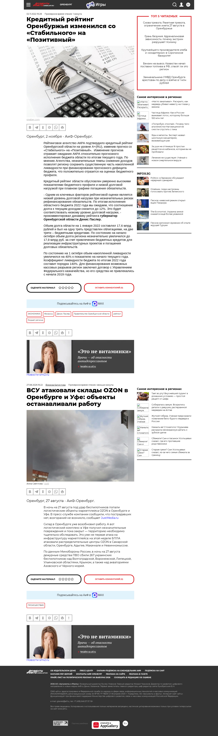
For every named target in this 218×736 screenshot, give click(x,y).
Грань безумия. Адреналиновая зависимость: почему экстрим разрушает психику (164, 39)
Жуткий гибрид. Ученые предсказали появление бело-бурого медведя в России (171, 419)
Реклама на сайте (115, 674)
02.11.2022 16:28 (34, 14)
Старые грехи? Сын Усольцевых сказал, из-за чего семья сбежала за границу (171, 452)
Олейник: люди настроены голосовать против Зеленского (167, 190)
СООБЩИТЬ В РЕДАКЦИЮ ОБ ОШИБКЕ (132, 677)
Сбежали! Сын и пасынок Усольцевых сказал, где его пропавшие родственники (171, 441)
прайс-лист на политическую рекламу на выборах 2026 (80, 677)
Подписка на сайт (154, 671)
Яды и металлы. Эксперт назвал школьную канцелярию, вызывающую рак (168, 138)
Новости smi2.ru (38, 374)
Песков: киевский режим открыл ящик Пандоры (168, 201)
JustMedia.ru (110, 518)
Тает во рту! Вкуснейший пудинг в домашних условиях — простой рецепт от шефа (170, 396)
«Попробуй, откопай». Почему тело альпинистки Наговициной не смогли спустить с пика (170, 127)
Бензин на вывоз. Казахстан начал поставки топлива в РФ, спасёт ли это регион (164, 66)
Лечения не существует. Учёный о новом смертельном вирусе (169, 159)
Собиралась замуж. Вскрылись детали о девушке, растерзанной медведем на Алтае (169, 407)
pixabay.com (33, 119)
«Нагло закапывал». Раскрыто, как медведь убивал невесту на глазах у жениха (171, 104)
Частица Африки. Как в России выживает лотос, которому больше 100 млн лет (170, 115)
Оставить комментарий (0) (109, 288)
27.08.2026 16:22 (35, 385)
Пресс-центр (86, 671)
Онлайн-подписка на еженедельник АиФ (119, 671)
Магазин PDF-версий (61, 674)
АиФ (46, 483)
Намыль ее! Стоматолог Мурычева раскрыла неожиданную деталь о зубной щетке (170, 430)
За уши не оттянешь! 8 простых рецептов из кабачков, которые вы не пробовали (171, 149)
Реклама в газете (138, 674)
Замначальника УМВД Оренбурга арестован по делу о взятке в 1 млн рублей (164, 80)
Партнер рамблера (80, 723)
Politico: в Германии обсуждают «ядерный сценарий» (167, 179)
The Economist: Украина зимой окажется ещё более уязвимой (167, 213)
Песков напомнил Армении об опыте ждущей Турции (170, 224)
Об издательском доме (63, 671)
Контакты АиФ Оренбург (89, 674)
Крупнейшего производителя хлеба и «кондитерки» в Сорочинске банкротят (164, 53)
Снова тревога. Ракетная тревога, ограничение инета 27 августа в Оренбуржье (164, 25)
